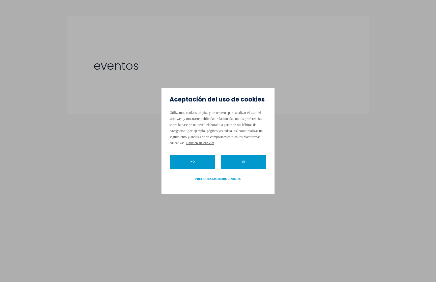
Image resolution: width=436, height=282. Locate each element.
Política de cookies (200, 143)
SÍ (243, 161)
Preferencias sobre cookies (218, 178)
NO (192, 161)
